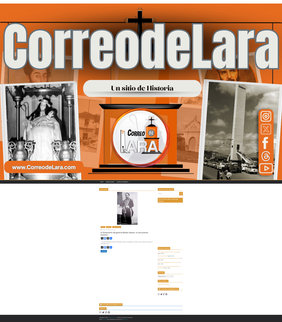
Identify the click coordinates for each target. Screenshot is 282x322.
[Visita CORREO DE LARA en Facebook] (163, 294)
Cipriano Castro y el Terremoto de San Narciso (169, 258)
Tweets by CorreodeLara (164, 284)
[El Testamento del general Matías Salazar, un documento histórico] (127, 208)
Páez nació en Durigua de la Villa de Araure (168, 262)
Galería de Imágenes (122, 182)
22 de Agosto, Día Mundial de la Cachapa (168, 252)
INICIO (101, 182)
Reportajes (109, 227)
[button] (129, 182)
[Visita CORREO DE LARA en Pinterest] (166, 294)
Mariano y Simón (162, 256)
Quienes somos (110, 182)
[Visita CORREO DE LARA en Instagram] (159, 294)
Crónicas (103, 227)
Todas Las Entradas (116, 227)
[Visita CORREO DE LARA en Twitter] (161, 294)
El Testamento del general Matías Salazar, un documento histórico (124, 233)
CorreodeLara (112, 229)
